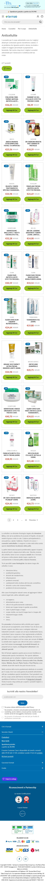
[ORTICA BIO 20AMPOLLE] (33, 351)
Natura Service (33, 362)
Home (4, 29)
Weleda (33, 451)
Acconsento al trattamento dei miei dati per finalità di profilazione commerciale (22, 717)
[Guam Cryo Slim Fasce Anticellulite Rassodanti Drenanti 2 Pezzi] (33, 395)
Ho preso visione (19, 707)
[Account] (38, 16)
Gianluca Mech (12, 451)
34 (26, 520)
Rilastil (11, 184)
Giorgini (33, 139)
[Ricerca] (40, 22)
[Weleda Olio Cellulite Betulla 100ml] (33, 440)
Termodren (33, 317)
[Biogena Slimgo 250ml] (33, 484)
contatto (39, 753)
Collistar (12, 94)
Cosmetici (11, 29)
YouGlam (33, 184)
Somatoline (12, 228)
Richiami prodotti (7, 756)
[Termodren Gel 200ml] (33, 306)
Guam (12, 272)
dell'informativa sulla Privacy (25, 707)
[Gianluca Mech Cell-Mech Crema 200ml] (12, 440)
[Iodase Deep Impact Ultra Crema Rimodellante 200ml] (12, 351)
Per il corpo (22, 29)
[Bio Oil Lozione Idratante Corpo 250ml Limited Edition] (33, 217)
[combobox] (22, 21)
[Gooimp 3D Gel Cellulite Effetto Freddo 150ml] (33, 83)
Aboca (12, 139)
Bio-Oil (33, 228)
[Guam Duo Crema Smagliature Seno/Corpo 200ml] (33, 261)
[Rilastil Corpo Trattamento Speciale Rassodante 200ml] (12, 172)
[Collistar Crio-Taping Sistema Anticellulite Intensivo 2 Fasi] (12, 83)
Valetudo (33, 495)
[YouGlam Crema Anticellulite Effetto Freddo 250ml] (33, 172)
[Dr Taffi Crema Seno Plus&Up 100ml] (12, 484)
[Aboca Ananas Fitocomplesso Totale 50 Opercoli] (12, 128)
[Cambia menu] (3, 16)
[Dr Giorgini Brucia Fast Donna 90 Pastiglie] (33, 128)
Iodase (12, 362)
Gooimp (33, 94)
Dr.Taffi (11, 495)
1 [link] (9, 520)
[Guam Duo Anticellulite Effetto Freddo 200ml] (12, 261)
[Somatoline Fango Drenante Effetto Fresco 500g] (12, 395)
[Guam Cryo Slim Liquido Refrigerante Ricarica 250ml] (12, 306)
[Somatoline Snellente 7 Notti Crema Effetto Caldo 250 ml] (12, 217)
